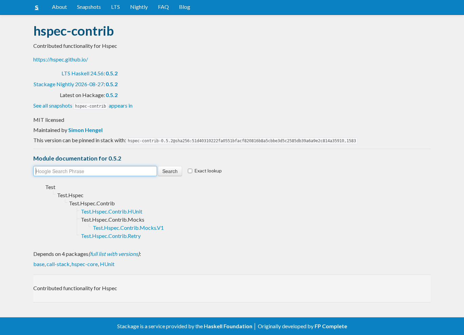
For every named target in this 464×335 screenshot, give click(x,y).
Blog (184, 6)
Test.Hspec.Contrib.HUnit (111, 211)
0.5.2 (112, 73)
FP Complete (331, 326)
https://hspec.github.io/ (60, 59)
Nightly (139, 6)
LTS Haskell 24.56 (82, 73)
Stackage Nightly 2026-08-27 (69, 84)
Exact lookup (208, 170)
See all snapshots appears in (82, 105)
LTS (115, 6)
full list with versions (114, 253)
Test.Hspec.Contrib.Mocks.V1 (128, 227)
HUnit (107, 264)
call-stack (58, 264)
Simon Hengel (85, 130)
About (59, 6)
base (38, 264)
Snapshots (89, 6)
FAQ (163, 6)
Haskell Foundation (228, 326)
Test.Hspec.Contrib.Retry (111, 235)
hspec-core (85, 264)
